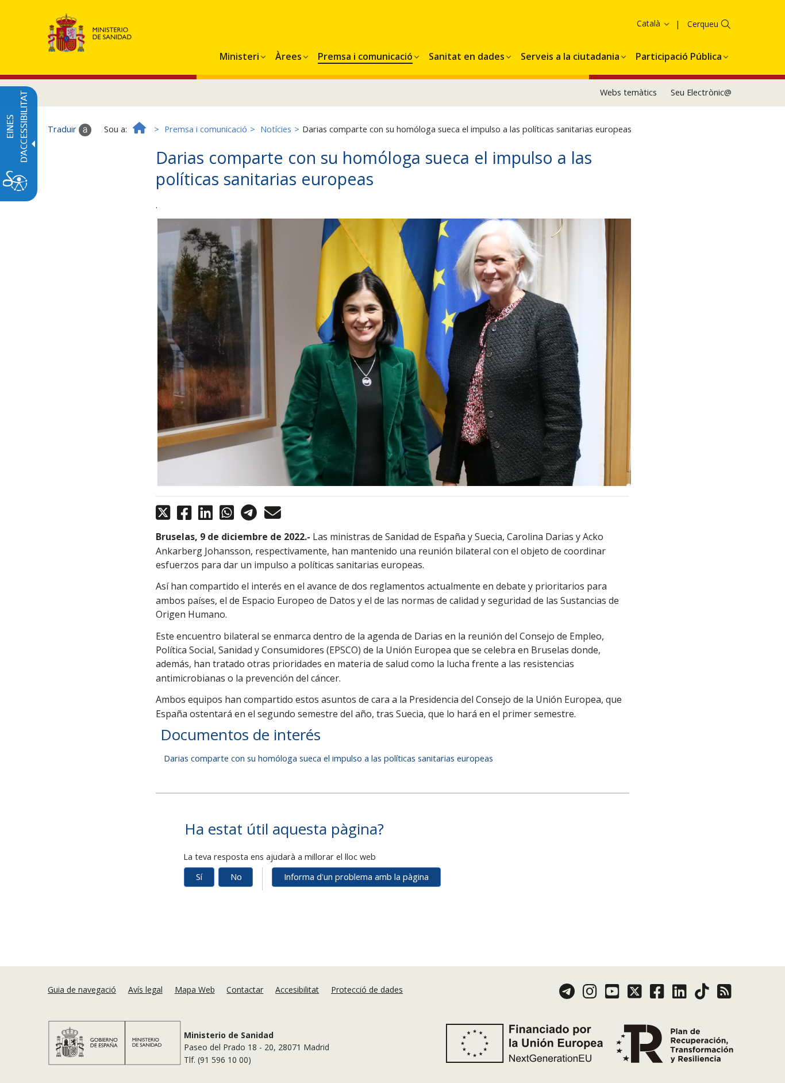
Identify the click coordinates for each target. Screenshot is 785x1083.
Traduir (63, 129)
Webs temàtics (628, 92)
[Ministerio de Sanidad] (90, 34)
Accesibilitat (297, 989)
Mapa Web (195, 989)
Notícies (275, 129)
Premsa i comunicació (205, 129)
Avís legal (145, 989)
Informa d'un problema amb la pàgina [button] (356, 876)
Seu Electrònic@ (701, 92)
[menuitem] (239, 55)
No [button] (236, 876)
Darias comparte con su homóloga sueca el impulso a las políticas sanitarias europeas (328, 758)
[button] (631, 23)
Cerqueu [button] (702, 23)
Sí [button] (199, 876)
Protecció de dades (367, 989)
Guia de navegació (82, 989)
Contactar (244, 989)
